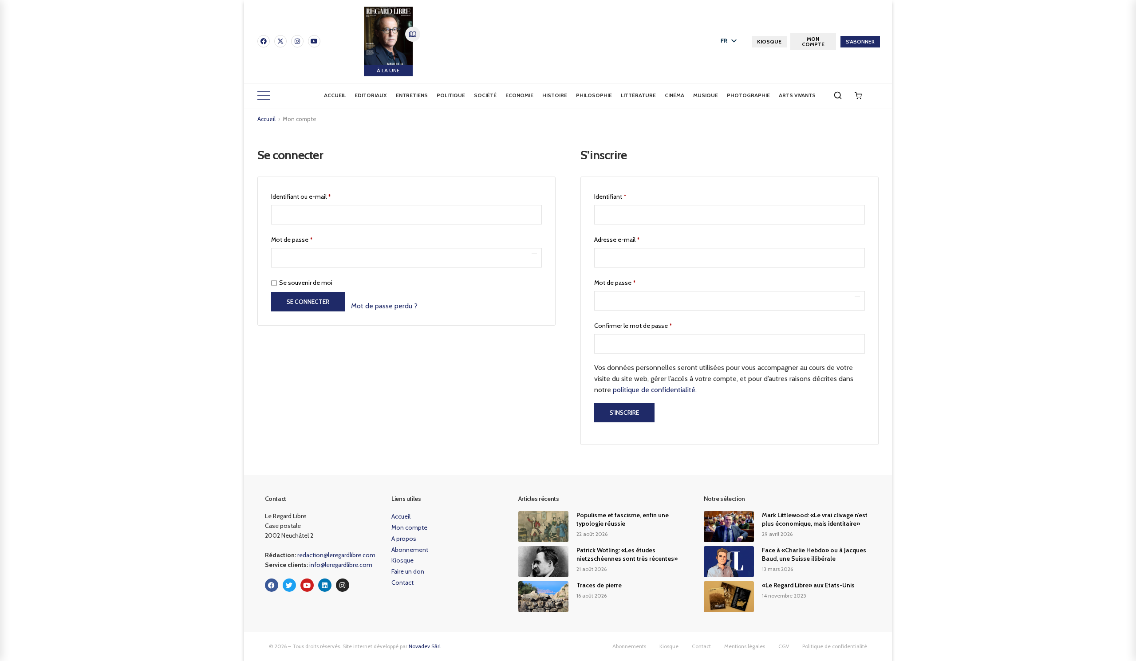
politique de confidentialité (654, 390)
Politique (451, 95)
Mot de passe (307, 238)
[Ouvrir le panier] (858, 95)
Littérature (638, 95)
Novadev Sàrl (425, 646)
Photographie (748, 95)
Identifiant (625, 195)
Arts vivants (797, 95)
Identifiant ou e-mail (316, 195)
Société (485, 95)
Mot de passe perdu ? (384, 306)
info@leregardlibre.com (340, 565)
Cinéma (674, 95)
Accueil (335, 95)
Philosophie (594, 95)
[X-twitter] (280, 41)
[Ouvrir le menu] (263, 95)
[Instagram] (297, 41)
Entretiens (412, 95)
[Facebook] (263, 41)
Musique (705, 95)
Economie (519, 95)
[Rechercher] (838, 95)
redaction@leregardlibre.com (336, 555)
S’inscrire (624, 413)
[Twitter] (289, 585)
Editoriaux (371, 95)
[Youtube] (314, 41)
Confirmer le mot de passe (633, 326)
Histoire (554, 95)
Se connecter (308, 302)
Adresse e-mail (632, 238)
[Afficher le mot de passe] (534, 253)
